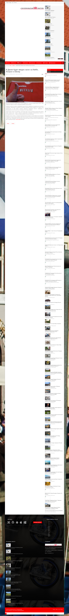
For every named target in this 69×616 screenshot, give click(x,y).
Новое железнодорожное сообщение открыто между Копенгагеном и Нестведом (53, 394)
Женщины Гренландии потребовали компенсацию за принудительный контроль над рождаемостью (53, 422)
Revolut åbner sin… (48, 37)
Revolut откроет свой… (49, 43)
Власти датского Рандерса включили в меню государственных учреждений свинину (52, 508)
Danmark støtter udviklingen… (50, 10)
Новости (52, 11)
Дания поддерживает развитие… (50, 17)
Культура (26, 62)
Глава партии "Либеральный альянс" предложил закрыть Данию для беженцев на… (53, 501)
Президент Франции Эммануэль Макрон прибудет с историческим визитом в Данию (54, 109)
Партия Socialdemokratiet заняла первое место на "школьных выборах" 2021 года (53, 310)
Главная (7, 2)
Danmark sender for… (48, 23)
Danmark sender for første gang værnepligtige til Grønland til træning (14, 561)
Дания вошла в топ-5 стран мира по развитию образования (53, 324)
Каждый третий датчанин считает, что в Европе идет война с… (54, 245)
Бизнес (52, 38)
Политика (39, 62)
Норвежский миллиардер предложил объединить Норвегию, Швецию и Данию (53, 288)
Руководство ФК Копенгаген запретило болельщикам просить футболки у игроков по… (54, 415)
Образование (52, 62)
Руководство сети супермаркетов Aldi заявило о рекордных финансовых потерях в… (53, 281)
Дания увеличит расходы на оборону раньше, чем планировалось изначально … (14, 604)
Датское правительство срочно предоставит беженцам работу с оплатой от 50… (52, 125)
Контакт (15, 2)
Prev (59, 58)
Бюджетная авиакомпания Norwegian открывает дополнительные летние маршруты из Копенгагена (53, 373)
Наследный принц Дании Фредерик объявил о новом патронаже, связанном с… (53, 380)
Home (10, 65)
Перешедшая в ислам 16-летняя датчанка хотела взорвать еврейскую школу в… (53, 189)
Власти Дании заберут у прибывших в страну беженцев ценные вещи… (52, 487)
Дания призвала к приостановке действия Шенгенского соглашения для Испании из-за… (14, 589)
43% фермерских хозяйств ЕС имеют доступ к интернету (14, 596)
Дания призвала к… (48, 50)
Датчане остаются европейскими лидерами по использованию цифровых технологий (53, 161)
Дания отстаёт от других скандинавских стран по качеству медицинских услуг (53, 102)
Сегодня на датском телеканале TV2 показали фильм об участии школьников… (53, 401)
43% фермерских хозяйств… (50, 57)
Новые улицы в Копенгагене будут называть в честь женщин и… (54, 153)
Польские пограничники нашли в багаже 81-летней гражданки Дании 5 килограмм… (53, 358)
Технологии (33, 62)
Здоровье (53, 103)
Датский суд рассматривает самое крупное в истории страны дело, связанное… (52, 210)
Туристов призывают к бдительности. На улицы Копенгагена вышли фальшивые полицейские (53, 196)
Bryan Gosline (18, 119)
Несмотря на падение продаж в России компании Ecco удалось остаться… (53, 252)
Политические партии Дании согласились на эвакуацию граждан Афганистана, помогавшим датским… (53, 295)
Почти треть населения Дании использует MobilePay (54, 510)
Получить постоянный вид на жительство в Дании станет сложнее (53, 116)
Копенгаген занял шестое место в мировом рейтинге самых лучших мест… (52, 387)
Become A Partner (37, 522)
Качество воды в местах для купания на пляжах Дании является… (53, 132)
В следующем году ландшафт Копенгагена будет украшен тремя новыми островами (53, 259)
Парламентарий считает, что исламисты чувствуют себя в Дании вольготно (53, 217)
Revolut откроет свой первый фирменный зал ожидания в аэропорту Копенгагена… (14, 582)
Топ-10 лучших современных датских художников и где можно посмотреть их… (53, 139)
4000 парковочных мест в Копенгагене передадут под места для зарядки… (53, 351)
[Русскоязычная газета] (32, 7)
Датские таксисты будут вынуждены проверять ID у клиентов (53, 494)
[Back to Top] (6, 613)
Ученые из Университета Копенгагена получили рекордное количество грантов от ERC (53, 168)
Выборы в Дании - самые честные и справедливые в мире (53, 231)
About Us (46, 118)
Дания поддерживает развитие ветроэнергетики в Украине (14, 554)
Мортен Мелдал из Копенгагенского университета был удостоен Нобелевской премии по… (53, 365)
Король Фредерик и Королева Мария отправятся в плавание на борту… (53, 479)
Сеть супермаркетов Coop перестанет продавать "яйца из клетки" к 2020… (53, 146)
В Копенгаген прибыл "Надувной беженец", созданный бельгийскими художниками (52, 87)
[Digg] (49, 532)
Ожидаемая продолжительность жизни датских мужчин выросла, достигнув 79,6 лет (53, 338)
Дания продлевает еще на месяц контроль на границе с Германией (53, 267)
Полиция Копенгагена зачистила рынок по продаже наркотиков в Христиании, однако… (53, 238)
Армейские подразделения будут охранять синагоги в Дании (54, 429)
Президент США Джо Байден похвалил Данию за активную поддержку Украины (53, 408)
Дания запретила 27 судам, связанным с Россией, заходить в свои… (53, 443)
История (46, 62)
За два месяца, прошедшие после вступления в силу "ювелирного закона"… (53, 274)
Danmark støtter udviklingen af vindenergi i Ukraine (14, 547)
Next (62, 58)
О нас (12, 2)
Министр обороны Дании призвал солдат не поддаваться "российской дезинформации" (52, 80)
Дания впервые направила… (50, 30)
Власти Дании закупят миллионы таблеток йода (53, 344)
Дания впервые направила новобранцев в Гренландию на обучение (13, 568)
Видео (10, 2)
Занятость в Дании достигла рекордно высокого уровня (53, 303)
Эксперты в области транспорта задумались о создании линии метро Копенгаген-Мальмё (53, 224)
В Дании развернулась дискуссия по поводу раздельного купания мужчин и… (52, 436)
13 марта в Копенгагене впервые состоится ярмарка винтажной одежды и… (52, 182)
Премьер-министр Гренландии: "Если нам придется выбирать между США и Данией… (54, 472)
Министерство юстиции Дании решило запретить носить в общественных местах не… (53, 95)
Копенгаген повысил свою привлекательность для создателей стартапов (53, 317)
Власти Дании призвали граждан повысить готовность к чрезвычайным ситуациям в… (52, 458)
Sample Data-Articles (55, 89)
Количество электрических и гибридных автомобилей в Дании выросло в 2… (51, 331)
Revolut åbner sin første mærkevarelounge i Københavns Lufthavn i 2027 (13, 575)
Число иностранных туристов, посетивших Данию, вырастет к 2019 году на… (53, 203)
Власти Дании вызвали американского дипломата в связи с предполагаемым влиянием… (53, 465)
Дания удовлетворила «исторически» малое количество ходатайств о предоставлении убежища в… (54, 450)
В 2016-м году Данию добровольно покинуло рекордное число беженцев (52, 175)
